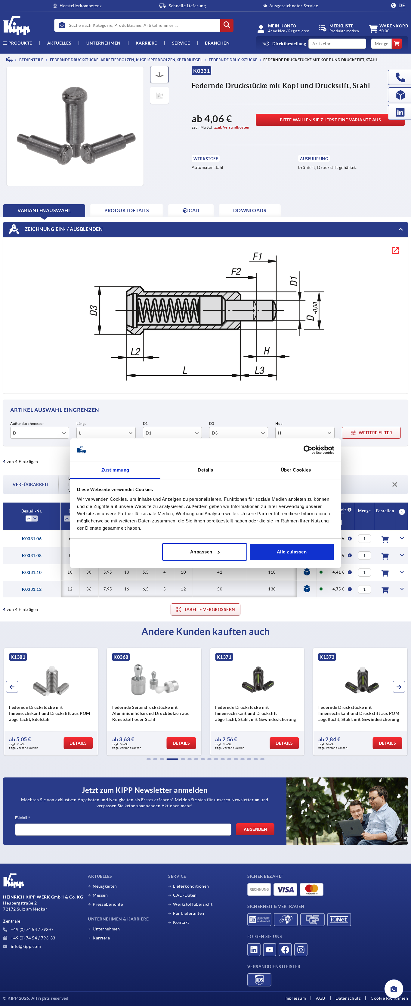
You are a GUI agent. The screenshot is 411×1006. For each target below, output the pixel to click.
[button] (149, 759)
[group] (51, 701)
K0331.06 (32, 538)
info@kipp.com (25, 946)
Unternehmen (103, 43)
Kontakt (181, 922)
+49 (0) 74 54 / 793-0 (31, 929)
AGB (320, 998)
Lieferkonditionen (191, 886)
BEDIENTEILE (30, 60)
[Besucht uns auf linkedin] (254, 949)
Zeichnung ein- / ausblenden (63, 229)
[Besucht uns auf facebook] (285, 949)
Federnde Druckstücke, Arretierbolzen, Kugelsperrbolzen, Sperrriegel (125, 60)
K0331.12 (32, 589)
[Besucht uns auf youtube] (269, 949)
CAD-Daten (185, 895)
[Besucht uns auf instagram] (300, 949)
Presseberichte (108, 904)
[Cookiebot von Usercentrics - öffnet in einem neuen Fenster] (308, 449)
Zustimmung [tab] (115, 469)
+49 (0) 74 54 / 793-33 (32, 938)
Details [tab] (205, 469)
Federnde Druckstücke (233, 60)
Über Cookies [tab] (296, 469)
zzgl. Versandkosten (231, 127)
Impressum (295, 998)
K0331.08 (32, 555)
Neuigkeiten (105, 886)
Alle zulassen (292, 551)
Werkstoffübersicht (192, 904)
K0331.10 (32, 572)
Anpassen (201, 551)
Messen (100, 895)
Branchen (217, 43)
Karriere (146, 43)
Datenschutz (348, 998)
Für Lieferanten (188, 913)
